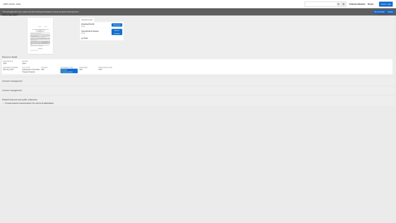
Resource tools (87, 20)
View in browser (117, 32)
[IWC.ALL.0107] (40, 36)
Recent (370, 4)
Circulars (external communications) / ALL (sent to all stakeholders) (29, 103)
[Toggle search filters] (343, 4)
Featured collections (357, 4)
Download (116, 25)
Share (85, 38)
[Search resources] (338, 4)
